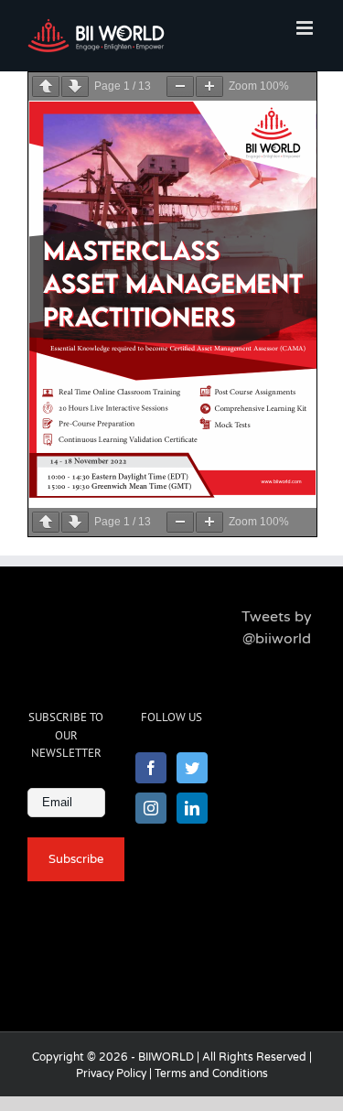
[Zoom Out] (180, 86)
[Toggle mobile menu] (306, 28)
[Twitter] (192, 767)
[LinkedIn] (192, 808)
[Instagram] (150, 808)
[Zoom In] (209, 86)
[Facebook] (150, 767)
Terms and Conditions (211, 1073)
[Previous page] (45, 86)
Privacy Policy (111, 1073)
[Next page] (75, 86)
